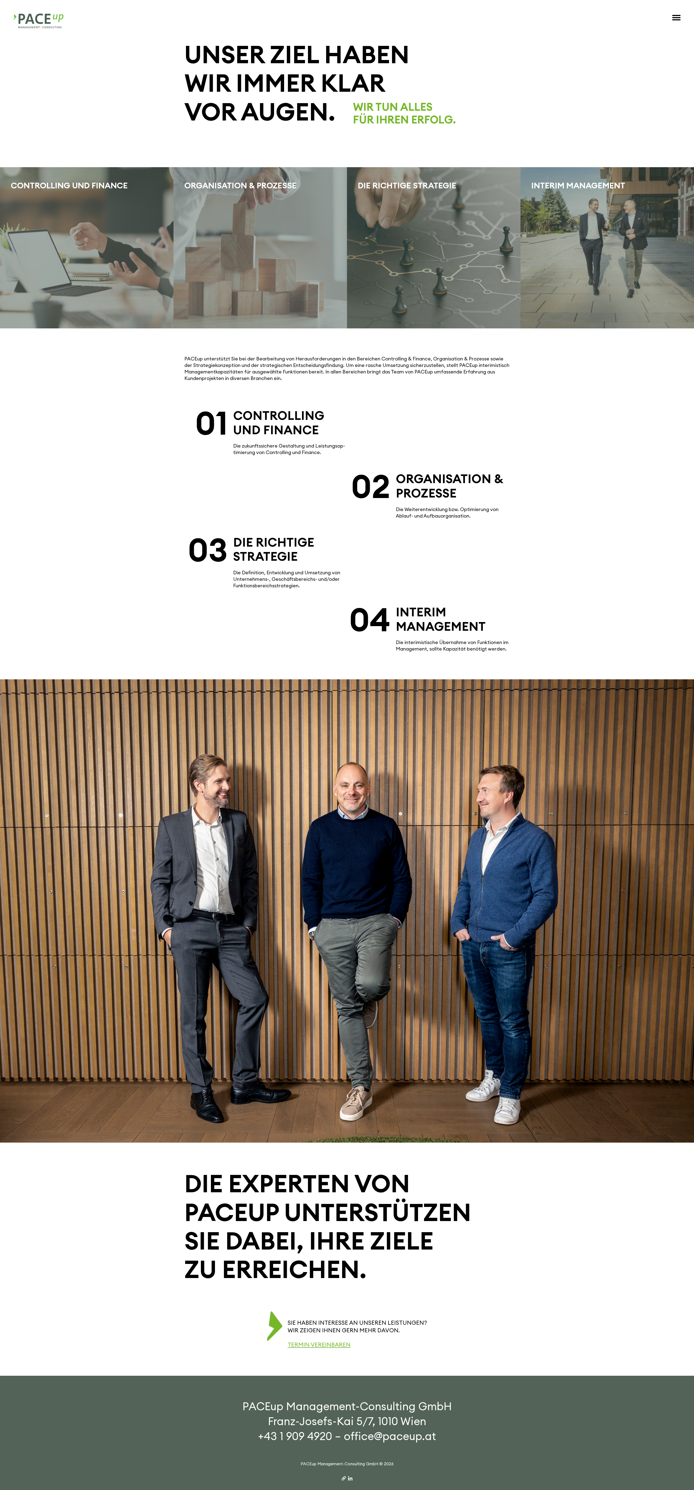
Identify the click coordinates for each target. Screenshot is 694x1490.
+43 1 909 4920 (295, 1436)
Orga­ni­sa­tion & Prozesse (449, 486)
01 (211, 423)
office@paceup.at (390, 1436)
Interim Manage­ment (441, 619)
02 (370, 486)
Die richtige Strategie (273, 549)
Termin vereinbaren (319, 1344)
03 (208, 550)
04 (369, 620)
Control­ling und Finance (278, 423)
